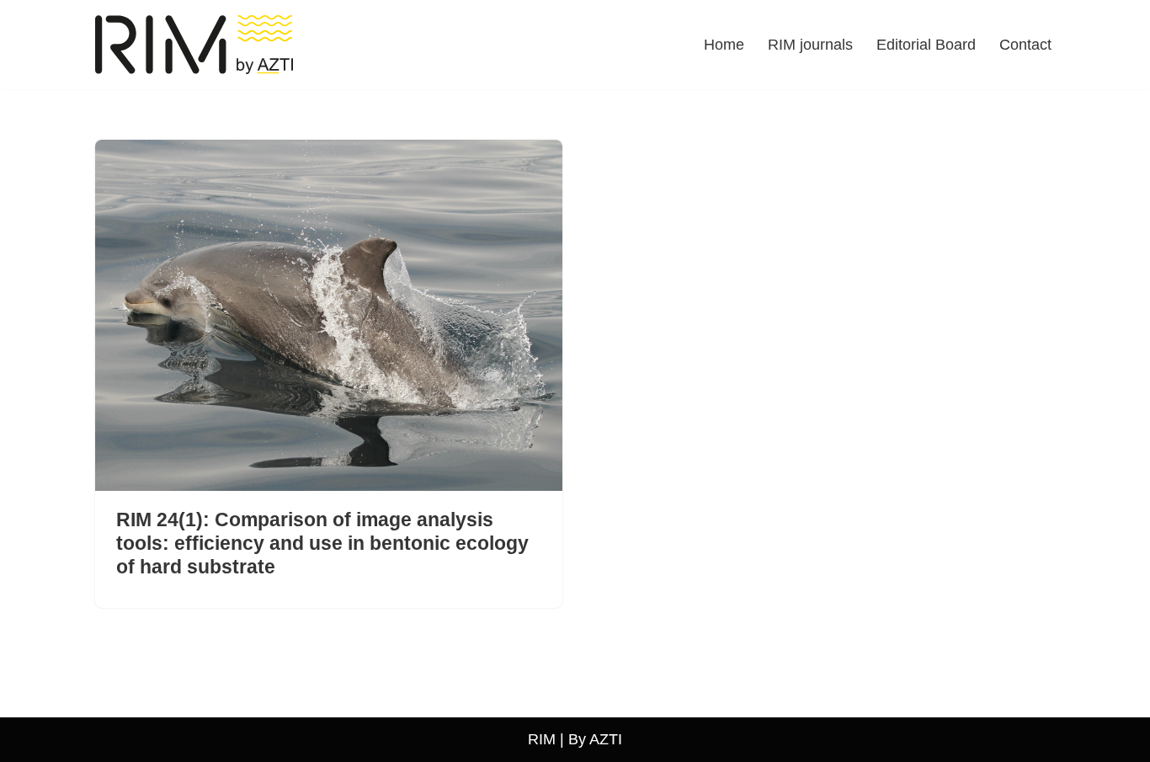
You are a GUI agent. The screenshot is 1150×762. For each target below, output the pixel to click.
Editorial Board (926, 44)
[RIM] (198, 44)
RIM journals (810, 44)
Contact (1025, 44)
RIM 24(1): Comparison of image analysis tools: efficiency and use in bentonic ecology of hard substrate (322, 543)
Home (724, 44)
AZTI (605, 739)
